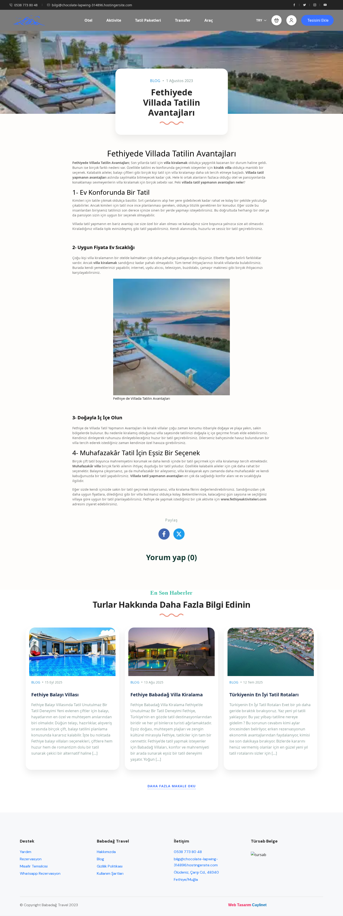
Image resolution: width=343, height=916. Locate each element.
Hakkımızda (106, 851)
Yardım (25, 851)
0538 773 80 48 (26, 5)
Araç (208, 20)
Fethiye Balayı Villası (55, 694)
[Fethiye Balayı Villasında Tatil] (72, 652)
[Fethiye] (270, 652)
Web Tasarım (239, 905)
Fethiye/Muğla (186, 879)
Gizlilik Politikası (109, 866)
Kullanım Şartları (110, 873)
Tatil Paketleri (148, 20)
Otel (88, 20)
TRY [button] (259, 20)
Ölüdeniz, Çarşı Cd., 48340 (196, 872)
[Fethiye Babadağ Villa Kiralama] (171, 652)
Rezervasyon (31, 859)
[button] (276, 20)
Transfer (182, 20)
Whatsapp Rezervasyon (40, 873)
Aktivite (113, 20)
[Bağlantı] (164, 534)
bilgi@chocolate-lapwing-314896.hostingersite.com (92, 5)
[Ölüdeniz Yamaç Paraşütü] (29, 20)
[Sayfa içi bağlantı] (294, 5)
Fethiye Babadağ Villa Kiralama (166, 694)
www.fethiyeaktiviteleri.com (243, 499)
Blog (155, 80)
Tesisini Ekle (318, 20)
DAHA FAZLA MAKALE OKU (171, 786)
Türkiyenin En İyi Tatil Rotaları (264, 694)
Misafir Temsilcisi (34, 866)
